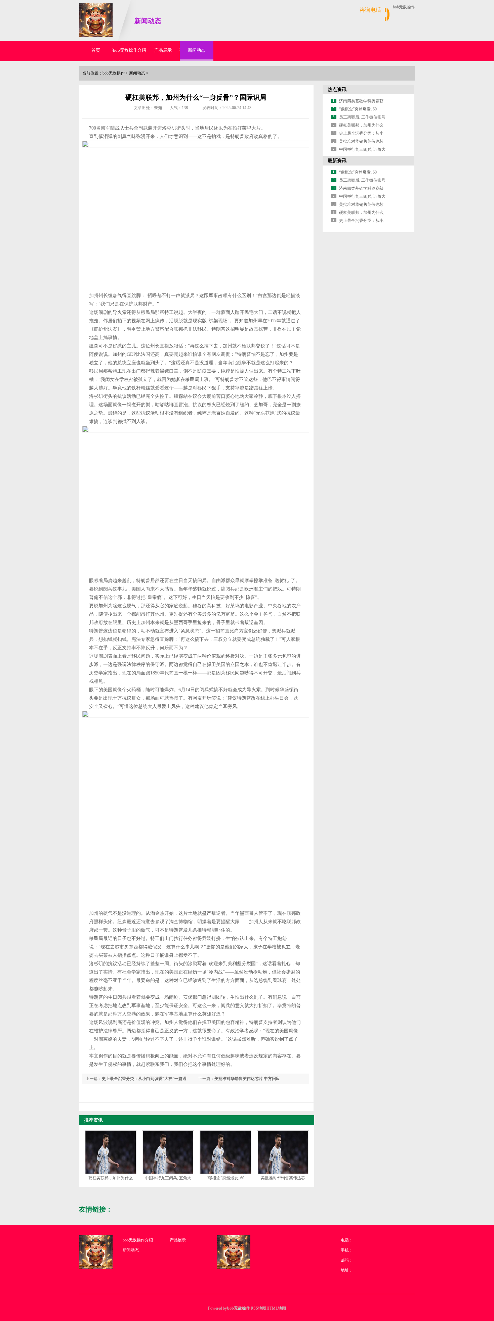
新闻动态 (196, 50)
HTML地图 (276, 1308)
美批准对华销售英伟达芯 (283, 1178)
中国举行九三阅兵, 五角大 (168, 1178)
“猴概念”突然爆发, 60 (225, 1178)
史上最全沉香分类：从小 (361, 133)
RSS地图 (258, 1308)
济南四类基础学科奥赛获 (361, 101)
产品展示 (163, 50)
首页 (95, 50)
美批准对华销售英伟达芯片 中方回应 (247, 1078)
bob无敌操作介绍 (129, 50)
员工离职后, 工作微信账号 (362, 117)
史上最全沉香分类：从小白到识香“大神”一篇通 (144, 1078)
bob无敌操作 (404, 7)
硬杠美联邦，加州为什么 (110, 1178)
